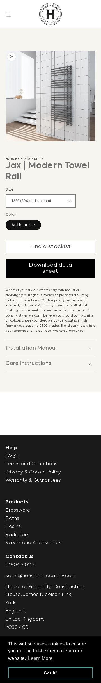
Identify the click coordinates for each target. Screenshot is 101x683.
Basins (13, 527)
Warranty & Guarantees (33, 480)
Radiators (17, 535)
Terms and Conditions (32, 464)
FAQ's (12, 456)
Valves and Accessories (33, 543)
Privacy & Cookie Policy (33, 472)
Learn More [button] (40, 658)
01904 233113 (20, 565)
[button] (8, 14)
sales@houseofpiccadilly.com (41, 576)
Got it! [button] (50, 673)
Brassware (18, 510)
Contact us (20, 557)
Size (10, 189)
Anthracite (23, 225)
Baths (12, 518)
